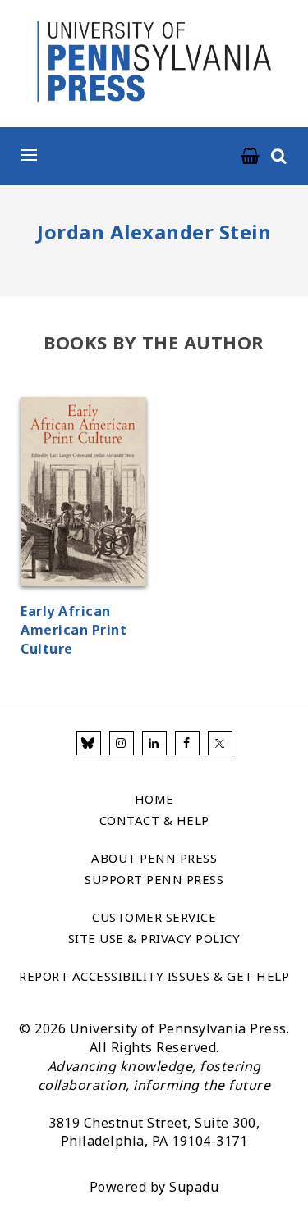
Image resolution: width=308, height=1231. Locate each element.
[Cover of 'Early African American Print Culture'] (83, 493)
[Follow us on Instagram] (121, 743)
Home (154, 799)
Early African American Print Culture (73, 630)
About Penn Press (154, 858)
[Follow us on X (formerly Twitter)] (220, 743)
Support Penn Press (154, 879)
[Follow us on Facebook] (187, 743)
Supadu (193, 1187)
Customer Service (154, 917)
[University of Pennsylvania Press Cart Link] (250, 157)
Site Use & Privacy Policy (154, 938)
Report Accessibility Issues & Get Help (154, 976)
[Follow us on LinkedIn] (154, 743)
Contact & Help (154, 820)
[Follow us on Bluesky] (88, 743)
